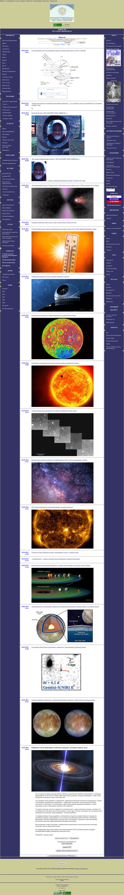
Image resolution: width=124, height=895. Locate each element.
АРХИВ (10, 285)
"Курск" (4, 54)
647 (66, 856)
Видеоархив (5, 150)
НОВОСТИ (114, 327)
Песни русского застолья (113, 244)
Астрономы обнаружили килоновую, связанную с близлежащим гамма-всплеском (58, 647)
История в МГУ (6, 176)
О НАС (114, 255)
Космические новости (112, 104)
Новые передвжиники (8, 131)
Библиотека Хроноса (112, 215)
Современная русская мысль (10, 160)
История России (6, 173)
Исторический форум (8, 216)
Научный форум (6, 208)
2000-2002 (114, 81)
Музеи (108, 238)
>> (76, 856)
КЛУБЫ (10, 224)
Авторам (108, 263)
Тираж (108, 274)
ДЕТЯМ (10, 270)
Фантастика (5, 277)
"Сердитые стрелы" (7, 118)
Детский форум (6, 219)
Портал (2, 1)
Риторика (4, 142)
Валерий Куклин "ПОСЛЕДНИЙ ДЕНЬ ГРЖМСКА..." (49, 113)
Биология (108, 169)
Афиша (4, 43)
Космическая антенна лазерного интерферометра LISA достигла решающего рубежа (59, 460)
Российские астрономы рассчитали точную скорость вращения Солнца (55, 363)
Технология (109, 178)
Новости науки (110, 338)
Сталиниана (5, 195)
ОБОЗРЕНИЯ (10, 96)
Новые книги (5, 80)
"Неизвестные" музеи (8, 140)
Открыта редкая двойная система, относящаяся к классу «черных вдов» (55, 552)
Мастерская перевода (8, 245)
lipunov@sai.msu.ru (81, 868)
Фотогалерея (5, 134)
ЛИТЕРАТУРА (10, 35)
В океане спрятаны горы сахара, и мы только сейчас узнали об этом (53, 222)
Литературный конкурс (9, 259)
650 (74, 856)
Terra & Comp (48, 835)
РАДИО (114, 223)
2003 (3, 291)
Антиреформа (110, 162)
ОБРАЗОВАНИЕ (114, 153)
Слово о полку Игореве (8, 179)
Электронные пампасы (8, 274)
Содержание (10, 1)
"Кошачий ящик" (6, 112)
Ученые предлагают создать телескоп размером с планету (50, 276)
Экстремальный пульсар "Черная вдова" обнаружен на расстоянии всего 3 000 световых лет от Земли (65, 185)
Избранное (109, 298)
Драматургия (5, 68)
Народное (109, 247)
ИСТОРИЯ (10, 168)
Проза (4, 63)
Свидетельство (60, 38)
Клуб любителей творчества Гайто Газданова (10, 237)
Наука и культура (111, 78)
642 (53, 856)
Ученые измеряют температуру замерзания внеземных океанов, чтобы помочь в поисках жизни (63, 700)
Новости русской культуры (9, 40)
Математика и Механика (113, 175)
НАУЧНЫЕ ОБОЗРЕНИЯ (114, 131)
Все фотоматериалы (7, 308)
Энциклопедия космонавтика (110, 107)
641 (50, 856)
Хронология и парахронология (6, 182)
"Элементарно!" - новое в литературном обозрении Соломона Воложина (55, 559)
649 (71, 856)
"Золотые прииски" (7, 115)
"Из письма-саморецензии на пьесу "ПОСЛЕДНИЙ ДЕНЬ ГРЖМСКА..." (55, 159)
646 (63, 856)
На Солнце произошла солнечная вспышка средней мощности (52, 507)
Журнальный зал (6, 91)
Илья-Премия (6, 265)
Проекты (108, 287)
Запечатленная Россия (8, 192)
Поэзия (4, 65)
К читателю (5, 46)
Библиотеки (109, 301)
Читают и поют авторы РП (113, 228)
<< (48, 856)
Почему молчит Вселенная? (113, 46)
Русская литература (111, 186)
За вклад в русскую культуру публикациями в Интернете (9, 255)
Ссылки (66, 876)
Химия (108, 183)
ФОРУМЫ (10, 200)
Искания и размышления (9, 71)
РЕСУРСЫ (114, 279)
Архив (62, 876)
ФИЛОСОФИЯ (10, 155)
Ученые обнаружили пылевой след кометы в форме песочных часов (54, 411)
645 (61, 856)
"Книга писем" (6, 110)
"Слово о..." (5, 104)
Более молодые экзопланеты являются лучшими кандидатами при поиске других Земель (60, 565)
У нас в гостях (6, 82)
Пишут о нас (109, 271)
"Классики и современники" (9, 101)
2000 (3, 300)
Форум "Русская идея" (8, 210)
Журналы (108, 293)
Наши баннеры (110, 322)
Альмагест (5, 189)
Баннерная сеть (110, 319)
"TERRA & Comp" (111, 140)
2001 (3, 297)
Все (107, 332)
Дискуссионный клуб (8, 205)
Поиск (108, 284)
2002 (3, 294)
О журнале (109, 265)
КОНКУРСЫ (10, 251)
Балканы (4, 60)
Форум (4, 280)
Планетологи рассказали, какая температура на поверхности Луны (53, 315)
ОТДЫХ (114, 233)
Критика (4, 74)
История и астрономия (112, 72)
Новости (29, 1)
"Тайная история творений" (9, 107)
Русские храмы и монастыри (6, 146)
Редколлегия (109, 260)
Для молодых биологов (114, 205)
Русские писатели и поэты (113, 295)
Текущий (4, 288)
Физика (108, 181)
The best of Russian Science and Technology (113, 347)
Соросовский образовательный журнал (113, 165)
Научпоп (108, 218)
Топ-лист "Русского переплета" (111, 315)
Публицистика (6, 51)
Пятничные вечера (7, 229)
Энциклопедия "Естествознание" (111, 112)
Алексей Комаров (64, 885)
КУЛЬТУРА (10, 123)
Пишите (22, 1)
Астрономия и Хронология (9, 186)
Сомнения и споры (7, 77)
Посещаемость (110, 290)
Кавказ (4, 57)
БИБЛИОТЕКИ (114, 210)
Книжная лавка (6, 88)
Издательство (6, 85)
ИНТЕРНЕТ (114, 310)
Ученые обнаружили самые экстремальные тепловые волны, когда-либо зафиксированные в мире (63, 229)
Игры (107, 241)
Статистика (71, 876)
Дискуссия (53, 1)
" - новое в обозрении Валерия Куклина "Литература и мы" (66, 180)
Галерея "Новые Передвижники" (62, 879)
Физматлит (109, 118)
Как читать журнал (111, 268)
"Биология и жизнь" (111, 148)
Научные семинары (111, 126)
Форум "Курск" (6, 213)
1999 (3, 302)
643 (55, 856)
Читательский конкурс (8, 262)
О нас (17, 1)
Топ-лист (46, 1)
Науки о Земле (110, 172)
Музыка (4, 137)
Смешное (108, 250)
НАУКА (114, 35)
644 (58, 856)
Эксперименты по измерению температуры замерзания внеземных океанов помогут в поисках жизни (65, 606)
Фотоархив (5, 305)
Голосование (37, 1)
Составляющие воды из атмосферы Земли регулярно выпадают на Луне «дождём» (58, 50)
